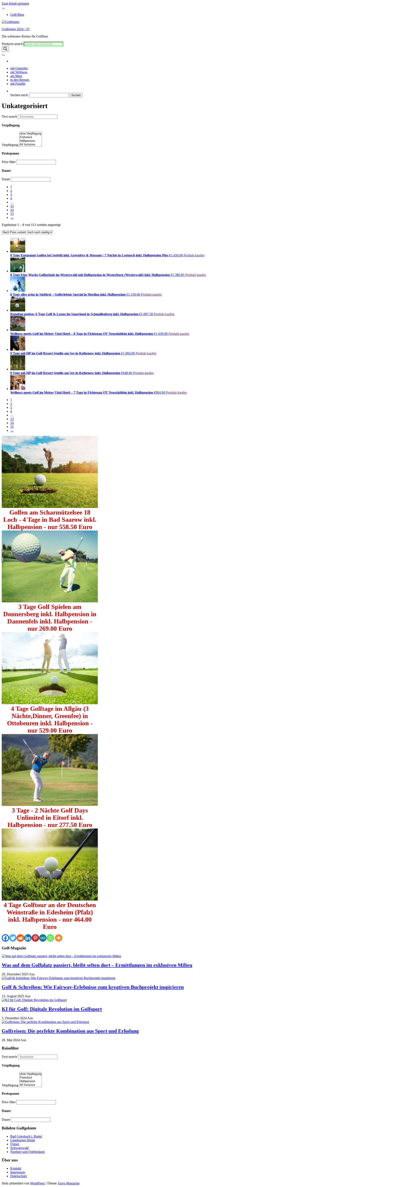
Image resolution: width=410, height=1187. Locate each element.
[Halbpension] (30, 141)
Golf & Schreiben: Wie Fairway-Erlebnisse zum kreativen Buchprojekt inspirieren (93, 987)
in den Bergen (19, 80)
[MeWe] (43, 938)
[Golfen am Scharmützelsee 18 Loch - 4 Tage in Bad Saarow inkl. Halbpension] (50, 507)
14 (12, 210)
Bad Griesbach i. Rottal (26, 1136)
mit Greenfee (19, 68)
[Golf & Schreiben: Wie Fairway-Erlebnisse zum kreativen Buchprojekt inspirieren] (58, 978)
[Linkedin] (28, 938)
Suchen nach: (19, 95)
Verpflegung (10, 145)
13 (12, 206)
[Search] (5, 49)
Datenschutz (18, 1176)
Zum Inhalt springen (15, 3)
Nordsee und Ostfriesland (27, 1152)
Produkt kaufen (194, 255)
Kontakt (15, 1168)
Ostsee (14, 1144)
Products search (13, 44)
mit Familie (17, 83)
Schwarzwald (19, 1148)
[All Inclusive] (30, 144)
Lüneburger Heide (22, 1140)
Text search (9, 116)
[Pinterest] (35, 938)
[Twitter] (13, 938)
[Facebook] (5, 938)
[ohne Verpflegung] (30, 134)
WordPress (37, 1183)
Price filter (9, 162)
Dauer (6, 179)
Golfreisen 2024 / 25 (15, 29)
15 (12, 213)
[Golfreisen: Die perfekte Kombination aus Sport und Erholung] (45, 1022)
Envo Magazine (68, 1183)
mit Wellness (18, 72)
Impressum (17, 1172)
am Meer (16, 76)
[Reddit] (20, 938)
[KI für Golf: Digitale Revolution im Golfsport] (34, 1000)
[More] (58, 938)
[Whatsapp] (50, 938)
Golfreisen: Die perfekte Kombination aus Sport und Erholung (70, 1031)
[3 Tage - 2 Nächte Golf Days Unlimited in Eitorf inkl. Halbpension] (50, 805)
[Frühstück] (30, 137)
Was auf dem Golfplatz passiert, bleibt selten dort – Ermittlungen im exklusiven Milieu (97, 965)
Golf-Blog (17, 14)
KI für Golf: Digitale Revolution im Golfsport (52, 1009)
